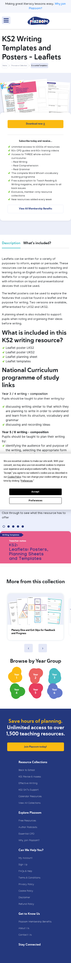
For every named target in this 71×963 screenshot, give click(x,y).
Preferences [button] (27, 481)
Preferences (35, 500)
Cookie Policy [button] (14, 477)
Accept (35, 491)
